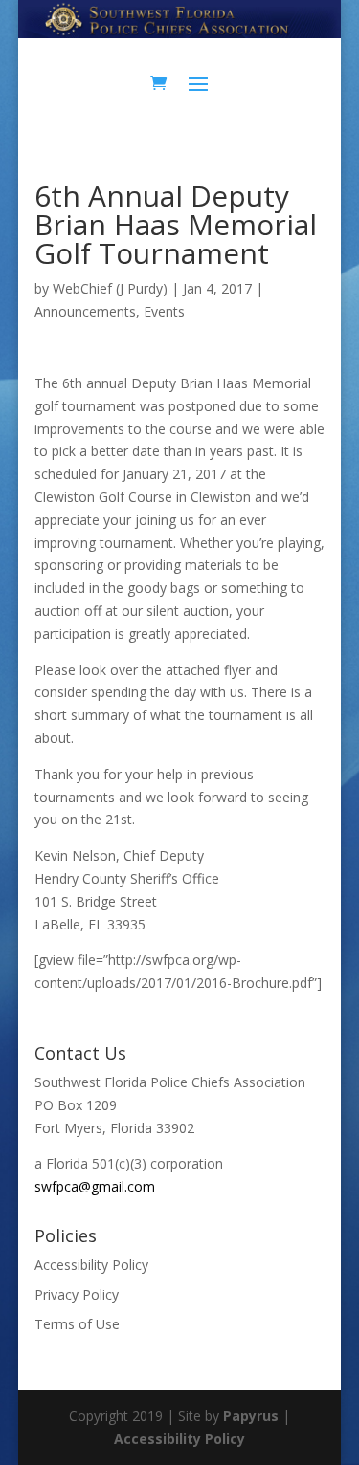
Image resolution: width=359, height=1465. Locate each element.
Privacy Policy (76, 1294)
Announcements (85, 311)
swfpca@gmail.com (94, 1186)
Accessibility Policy (91, 1265)
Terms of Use (77, 1324)
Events (164, 311)
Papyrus (251, 1416)
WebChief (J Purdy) (110, 288)
